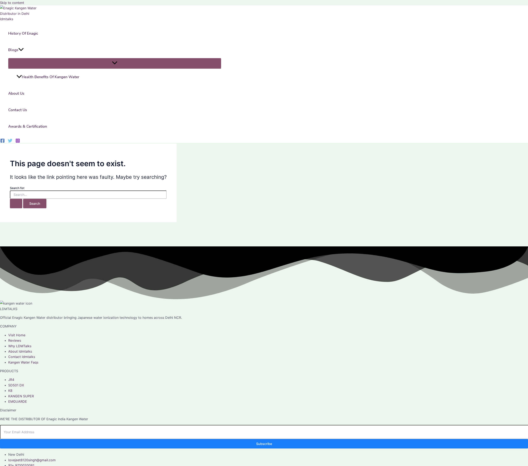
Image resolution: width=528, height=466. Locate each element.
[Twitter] (10, 141)
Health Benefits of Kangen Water (50, 76)
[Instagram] (17, 141)
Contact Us (17, 109)
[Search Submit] (16, 203)
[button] (21, 50)
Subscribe (264, 444)
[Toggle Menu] (114, 63)
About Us (16, 93)
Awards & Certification (27, 126)
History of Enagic (23, 33)
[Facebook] (2, 141)
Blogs (13, 49)
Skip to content (12, 3)
